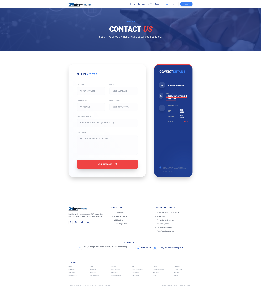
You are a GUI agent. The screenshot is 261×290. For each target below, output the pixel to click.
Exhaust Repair (178, 269)
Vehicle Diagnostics (163, 224)
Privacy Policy (186, 285)
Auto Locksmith (94, 275)
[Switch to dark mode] (173, 4)
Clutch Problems (115, 269)
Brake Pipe (93, 269)
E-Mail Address (82, 100)
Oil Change (72, 272)
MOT (150, 4)
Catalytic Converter (116, 275)
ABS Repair (156, 272)
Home (132, 4)
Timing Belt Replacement (165, 220)
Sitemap (72, 262)
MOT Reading (118, 220)
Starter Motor (135, 275)
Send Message (105, 164)
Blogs (157, 4)
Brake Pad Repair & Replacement (168, 213)
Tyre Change (135, 272)
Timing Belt (93, 272)
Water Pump (114, 272)
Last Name (112, 84)
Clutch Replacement (137, 269)
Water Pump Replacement (165, 231)
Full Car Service (119, 213)
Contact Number (115, 100)
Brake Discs (161, 216)
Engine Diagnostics (120, 224)
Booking (155, 266)
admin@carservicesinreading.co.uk (171, 248)
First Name (80, 84)
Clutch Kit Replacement (164, 227)
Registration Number (84, 116)
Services (141, 4)
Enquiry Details (82, 132)
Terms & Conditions (169, 285)
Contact (165, 4)
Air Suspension (73, 275)
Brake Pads (177, 266)
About (91, 266)
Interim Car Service (120, 216)
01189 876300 (176, 85)
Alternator (177, 272)
